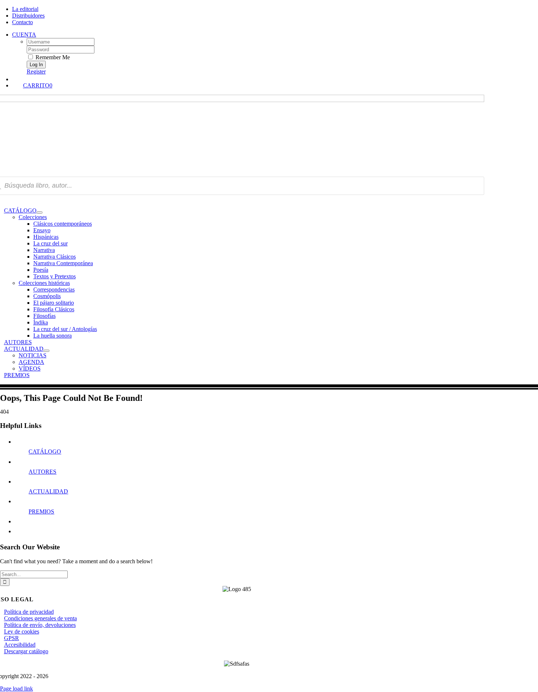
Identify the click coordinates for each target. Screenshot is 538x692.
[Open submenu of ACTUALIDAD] (46, 351)
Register (36, 71)
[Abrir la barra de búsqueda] (245, 78)
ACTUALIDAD (48, 491)
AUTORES (42, 472)
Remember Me (52, 57)
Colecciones (33, 217)
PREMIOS (41, 511)
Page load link (16, 688)
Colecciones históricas (44, 283)
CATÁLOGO (45, 451)
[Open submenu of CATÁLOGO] (39, 212)
